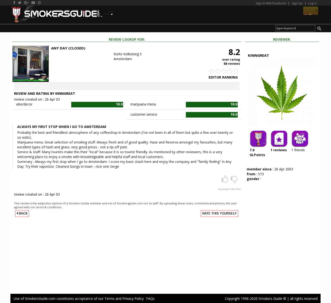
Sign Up (297, 3)
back (23, 213)
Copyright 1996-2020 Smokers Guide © (255, 298)
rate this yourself (219, 213)
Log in (312, 3)
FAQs (150, 298)
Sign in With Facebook (271, 3)
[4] (225, 180)
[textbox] (295, 28)
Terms (109, 298)
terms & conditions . (49, 207)
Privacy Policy (133, 298)
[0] (234, 180)
